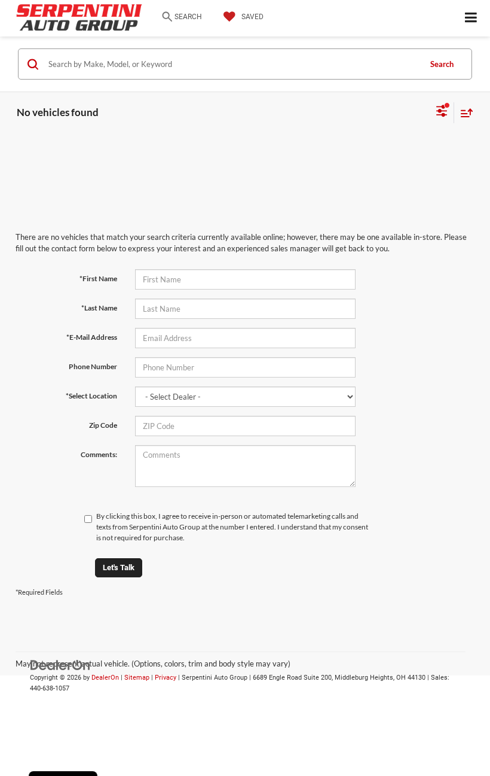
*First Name (98, 278)
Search (442, 64)
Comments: (99, 454)
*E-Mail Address (91, 337)
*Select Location (91, 395)
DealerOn (105, 677)
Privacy (165, 677)
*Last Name (99, 307)
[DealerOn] (60, 664)
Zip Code (103, 425)
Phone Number (93, 366)
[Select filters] (441, 112)
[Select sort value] (463, 112)
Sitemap (136, 677)
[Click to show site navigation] (471, 18)
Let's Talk (118, 567)
